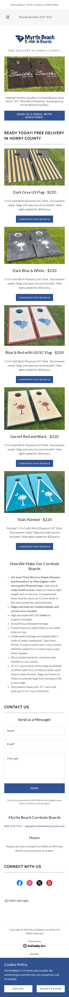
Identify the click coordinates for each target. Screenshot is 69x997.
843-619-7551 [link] (43, 17)
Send (34, 788)
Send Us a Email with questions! (34, 116)
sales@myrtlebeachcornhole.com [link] (45, 826)
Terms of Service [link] (36, 803)
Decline (18, 988)
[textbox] (34, 730)
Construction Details (34, 219)
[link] (34, 38)
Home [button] (34, 954)
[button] (7, 17)
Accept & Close (50, 988)
